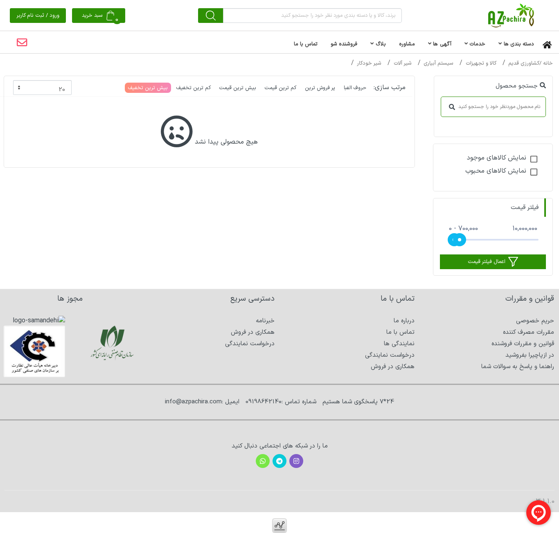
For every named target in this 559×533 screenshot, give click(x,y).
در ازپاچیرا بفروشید (529, 355)
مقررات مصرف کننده (528, 332)
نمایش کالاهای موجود (496, 158)
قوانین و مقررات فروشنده (522, 344)
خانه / (546, 63)
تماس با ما (400, 332)
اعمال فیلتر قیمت (486, 262)
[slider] (459, 239)
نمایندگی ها (399, 344)
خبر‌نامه (265, 321)
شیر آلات (403, 63)
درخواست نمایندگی (390, 355)
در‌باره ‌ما (404, 321)
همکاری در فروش (393, 366)
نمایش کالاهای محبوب (495, 171)
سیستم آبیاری (438, 63)
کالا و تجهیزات (481, 63)
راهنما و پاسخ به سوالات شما (517, 366)
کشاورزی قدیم (523, 63)
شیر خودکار (369, 63)
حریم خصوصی (535, 321)
